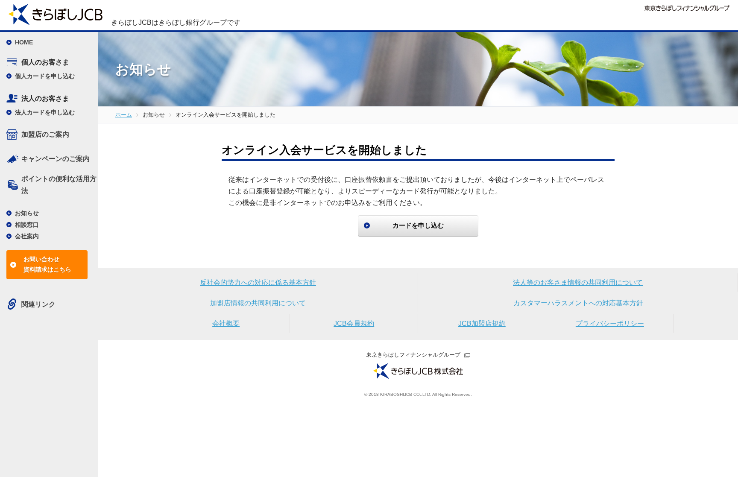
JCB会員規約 (354, 323)
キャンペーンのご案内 (55, 158)
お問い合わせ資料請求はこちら (47, 264)
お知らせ (27, 213)
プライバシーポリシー (610, 323)
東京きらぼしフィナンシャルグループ (413, 354)
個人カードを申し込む (45, 76)
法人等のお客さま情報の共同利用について (578, 282)
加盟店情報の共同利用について (258, 303)
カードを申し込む (418, 225)
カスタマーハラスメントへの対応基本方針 (578, 303)
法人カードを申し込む (45, 112)
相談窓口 (27, 224)
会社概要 (226, 323)
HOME (24, 42)
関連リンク (38, 304)
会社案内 (27, 236)
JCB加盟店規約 (482, 323)
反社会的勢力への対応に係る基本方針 (258, 282)
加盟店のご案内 (45, 134)
